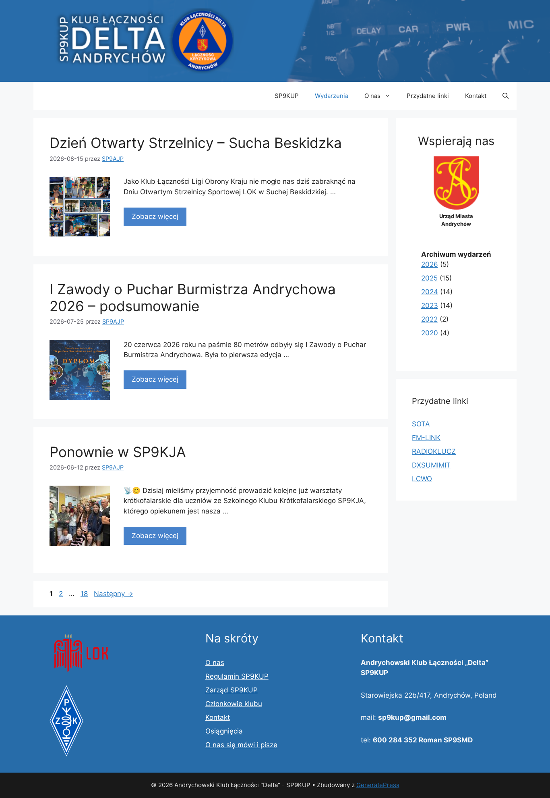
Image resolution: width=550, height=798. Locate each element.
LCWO (422, 479)
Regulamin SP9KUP (237, 676)
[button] (505, 96)
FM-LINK (426, 438)
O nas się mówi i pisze (241, 745)
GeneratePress (377, 785)
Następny (113, 594)
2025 (429, 278)
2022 (429, 319)
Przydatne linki (428, 96)
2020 (429, 333)
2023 (429, 305)
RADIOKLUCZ (434, 451)
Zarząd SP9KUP (231, 690)
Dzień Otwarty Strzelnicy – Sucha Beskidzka (196, 142)
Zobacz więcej (155, 216)
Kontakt (475, 96)
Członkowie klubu (233, 704)
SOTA (421, 424)
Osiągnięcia (224, 731)
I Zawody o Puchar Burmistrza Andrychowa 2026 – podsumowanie (193, 297)
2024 (429, 292)
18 (85, 594)
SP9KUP (287, 96)
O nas (372, 96)
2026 (429, 264)
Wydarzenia (331, 96)
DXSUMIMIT (431, 465)
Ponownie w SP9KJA (118, 451)
